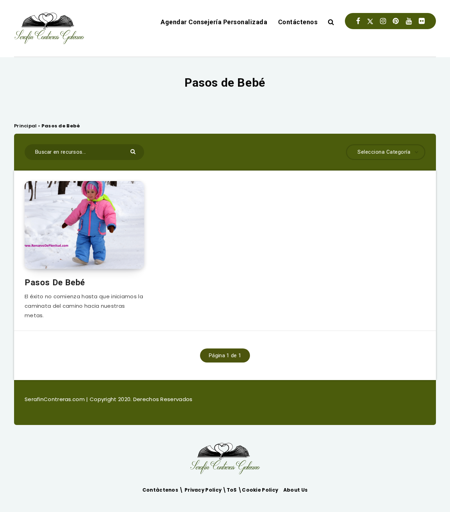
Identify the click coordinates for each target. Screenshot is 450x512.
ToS (232, 490)
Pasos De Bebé (55, 282)
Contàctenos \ (163, 490)
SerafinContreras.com (55, 399)
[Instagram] (383, 21)
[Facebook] (358, 21)
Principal (25, 125)
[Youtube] (409, 21)
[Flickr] (422, 21)
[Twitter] (370, 21)
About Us (295, 490)
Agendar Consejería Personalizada (214, 22)
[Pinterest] (396, 21)
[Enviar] (133, 151)
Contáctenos (298, 22)
